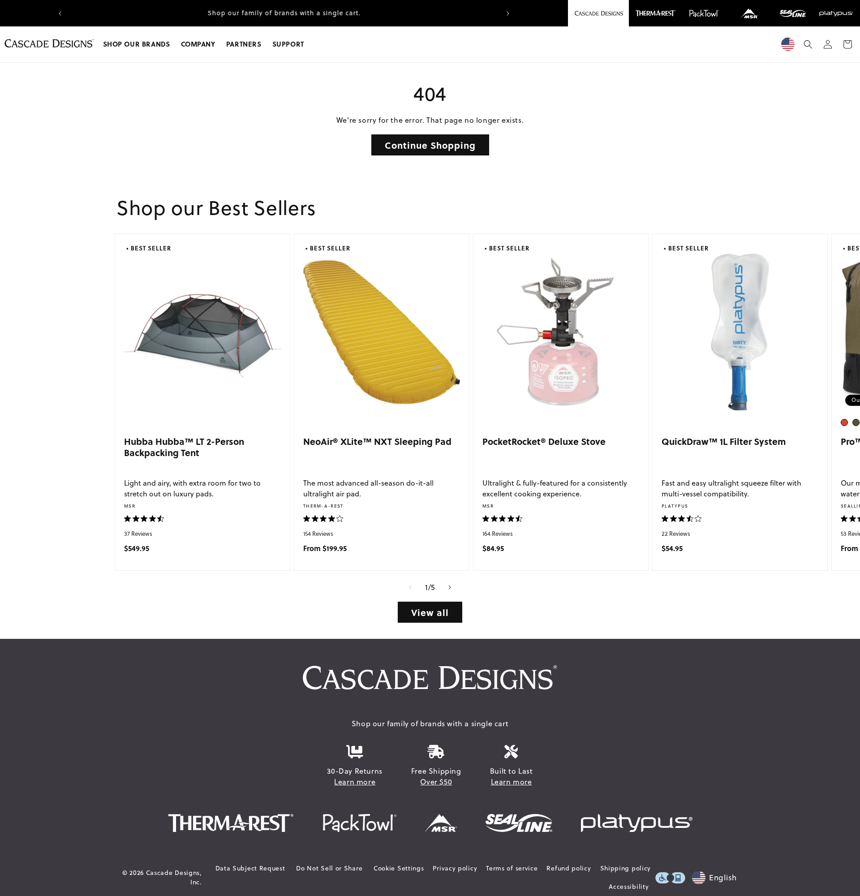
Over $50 (436, 782)
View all (430, 612)
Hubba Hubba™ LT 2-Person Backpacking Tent (184, 446)
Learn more (354, 782)
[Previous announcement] (60, 13)
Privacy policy (455, 868)
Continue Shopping (430, 144)
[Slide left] (410, 587)
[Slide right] (450, 587)
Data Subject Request (250, 868)
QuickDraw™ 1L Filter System (724, 441)
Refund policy (568, 868)
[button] (137, 44)
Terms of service (512, 868)
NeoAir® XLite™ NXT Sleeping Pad (377, 441)
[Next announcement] (508, 13)
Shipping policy (625, 868)
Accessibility (629, 886)
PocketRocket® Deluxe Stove (544, 441)
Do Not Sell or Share (329, 868)
